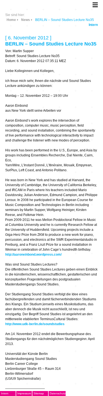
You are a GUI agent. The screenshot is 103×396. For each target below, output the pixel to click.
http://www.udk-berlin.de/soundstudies (35, 324)
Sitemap (39, 393)
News (25, 20)
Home (11, 20)
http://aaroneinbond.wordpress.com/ (33, 254)
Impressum (24, 393)
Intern (93, 25)
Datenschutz (58, 393)
